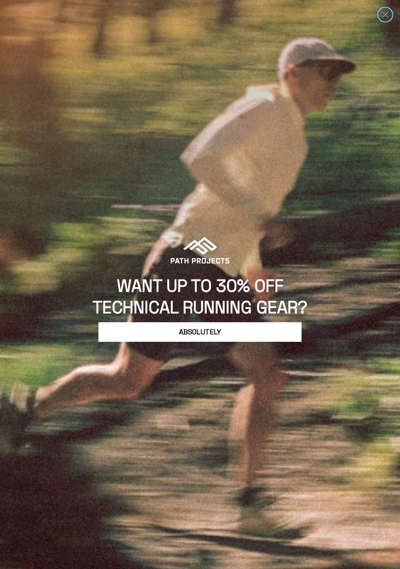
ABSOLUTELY (200, 331)
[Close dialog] (385, 15)
